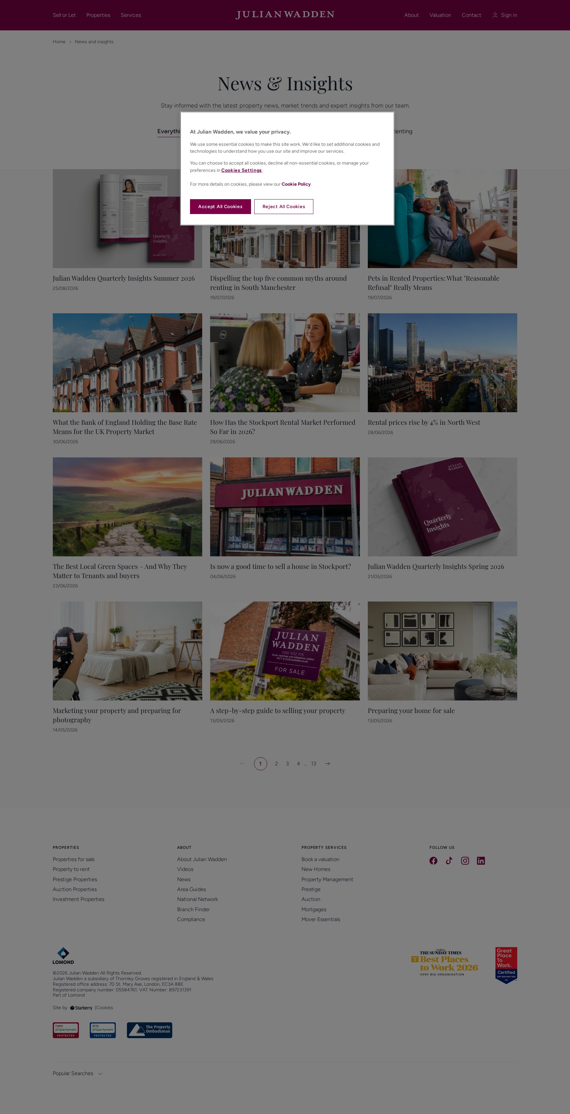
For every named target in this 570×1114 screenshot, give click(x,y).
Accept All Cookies (220, 206)
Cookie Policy (296, 184)
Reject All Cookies (284, 206)
